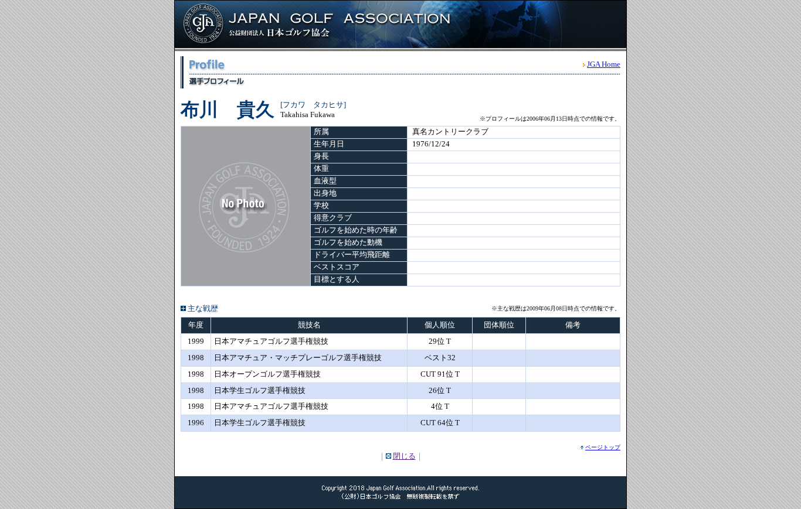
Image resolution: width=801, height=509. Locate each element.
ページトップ (602, 447)
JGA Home (603, 64)
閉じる (404, 456)
